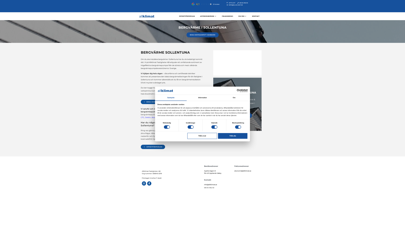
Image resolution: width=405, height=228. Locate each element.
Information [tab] (202, 97)
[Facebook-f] (149, 183)
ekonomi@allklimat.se (242, 171)
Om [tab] (234, 97)
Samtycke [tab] (171, 97)
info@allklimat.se (210, 185)
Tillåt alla (232, 136)
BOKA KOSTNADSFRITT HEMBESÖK (202, 35)
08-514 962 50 (209, 188)
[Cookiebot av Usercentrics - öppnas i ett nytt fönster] (238, 90)
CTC (142, 117)
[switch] (191, 127)
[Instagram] (144, 183)
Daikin (148, 117)
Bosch (154, 117)
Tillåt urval (202, 136)
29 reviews (216, 4)
